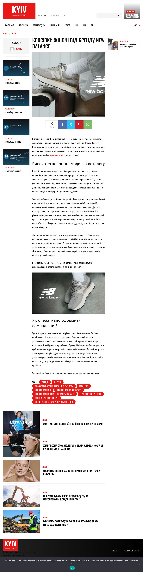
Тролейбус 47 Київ (13, 141)
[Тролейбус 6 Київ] (16, 68)
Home (5, 33)
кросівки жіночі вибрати (69, 390)
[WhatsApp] (88, 124)
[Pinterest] (79, 124)
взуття (57, 382)
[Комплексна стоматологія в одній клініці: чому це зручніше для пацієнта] (21, 445)
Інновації (124, 41)
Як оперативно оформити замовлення (54, 402)
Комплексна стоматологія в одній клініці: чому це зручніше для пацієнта (72, 447)
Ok (72, 568)
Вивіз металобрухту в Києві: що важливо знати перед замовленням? (70, 522)
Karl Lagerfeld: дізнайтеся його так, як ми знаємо (72, 424)
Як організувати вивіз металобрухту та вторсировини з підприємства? (65, 497)
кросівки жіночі (57, 155)
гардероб (83, 386)
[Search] (119, 15)
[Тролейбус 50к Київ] (16, 98)
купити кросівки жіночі (46, 398)
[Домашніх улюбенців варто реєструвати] (113, 44)
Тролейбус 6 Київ (12, 82)
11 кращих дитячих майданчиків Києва (132, 16)
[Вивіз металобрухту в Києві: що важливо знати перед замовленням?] (21, 521)
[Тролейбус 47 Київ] (16, 127)
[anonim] (13, 49)
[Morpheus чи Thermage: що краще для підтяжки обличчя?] (21, 471)
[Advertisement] (125, 96)
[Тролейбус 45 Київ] (16, 157)
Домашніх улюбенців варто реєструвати (128, 45)
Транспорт (9, 79)
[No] (139, 564)
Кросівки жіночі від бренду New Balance (54, 394)
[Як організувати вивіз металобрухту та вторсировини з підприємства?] (21, 496)
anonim (19, 49)
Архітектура (130, 11)
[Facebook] (62, 124)
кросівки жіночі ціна (90, 394)
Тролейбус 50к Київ (13, 112)
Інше (14, 33)
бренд (45, 382)
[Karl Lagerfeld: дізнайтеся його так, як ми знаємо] (21, 422)
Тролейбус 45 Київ (13, 171)
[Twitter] (71, 124)
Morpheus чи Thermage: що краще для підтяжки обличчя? (71, 472)
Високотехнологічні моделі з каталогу (54, 386)
